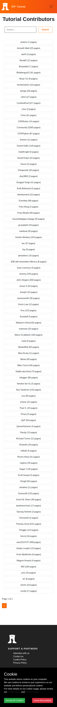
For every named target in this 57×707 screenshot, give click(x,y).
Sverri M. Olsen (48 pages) (28, 499)
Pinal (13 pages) (28, 414)
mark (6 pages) (28, 341)
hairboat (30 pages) (28, 231)
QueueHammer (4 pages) (28, 426)
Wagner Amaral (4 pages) (28, 560)
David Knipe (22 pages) (28, 158)
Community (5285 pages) (28, 127)
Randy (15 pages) (28, 432)
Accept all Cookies (14, 700)
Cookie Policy (19, 659)
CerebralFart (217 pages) (28, 103)
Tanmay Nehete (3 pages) (28, 512)
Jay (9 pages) (28, 249)
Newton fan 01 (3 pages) (28, 384)
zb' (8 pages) (29, 579)
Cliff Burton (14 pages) (28, 121)
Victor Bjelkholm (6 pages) (28, 554)
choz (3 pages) (29, 109)
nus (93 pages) (28, 396)
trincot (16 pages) (28, 536)
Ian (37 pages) (28, 243)
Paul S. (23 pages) (28, 408)
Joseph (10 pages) (28, 292)
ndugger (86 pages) (28, 377)
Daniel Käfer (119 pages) (28, 146)
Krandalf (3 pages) (28, 316)
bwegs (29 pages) (28, 91)
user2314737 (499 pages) (28, 542)
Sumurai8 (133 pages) (28, 493)
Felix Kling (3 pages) (28, 207)
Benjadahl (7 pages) (28, 66)
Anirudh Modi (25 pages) (28, 48)
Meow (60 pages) (28, 359)
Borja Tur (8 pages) (28, 79)
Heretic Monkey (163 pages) (28, 237)
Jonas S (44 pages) (28, 286)
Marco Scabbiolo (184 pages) (28, 335)
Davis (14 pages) (29, 164)
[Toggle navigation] (51, 6)
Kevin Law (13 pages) (28, 304)
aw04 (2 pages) (28, 54)
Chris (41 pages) (28, 115)
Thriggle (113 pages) (28, 530)
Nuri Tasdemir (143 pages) (28, 390)
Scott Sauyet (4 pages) (28, 475)
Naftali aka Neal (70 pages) (28, 371)
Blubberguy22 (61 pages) (28, 72)
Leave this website (42, 700)
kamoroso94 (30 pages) (28, 298)
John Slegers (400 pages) (28, 280)
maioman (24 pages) (28, 329)
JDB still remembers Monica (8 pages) (28, 262)
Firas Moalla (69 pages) (28, 213)
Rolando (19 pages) (28, 445)
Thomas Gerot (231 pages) (28, 524)
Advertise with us (21, 653)
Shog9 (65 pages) (28, 481)
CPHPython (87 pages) (29, 133)
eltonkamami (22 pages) (28, 194)
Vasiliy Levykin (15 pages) (28, 548)
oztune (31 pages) (28, 402)
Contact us (18, 656)
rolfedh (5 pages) (28, 451)
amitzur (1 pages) (28, 42)
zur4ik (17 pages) (28, 591)
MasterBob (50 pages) (28, 347)
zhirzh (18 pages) (28, 585)
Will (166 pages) (28, 567)
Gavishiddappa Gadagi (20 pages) (28, 219)
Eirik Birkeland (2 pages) (28, 188)
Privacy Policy (20, 663)
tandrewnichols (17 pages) (28, 506)
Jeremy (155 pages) (28, 274)
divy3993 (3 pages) (28, 176)
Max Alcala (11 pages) (28, 353)
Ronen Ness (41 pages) (28, 457)
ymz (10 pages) (28, 573)
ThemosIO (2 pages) (28, 518)
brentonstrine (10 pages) (28, 85)
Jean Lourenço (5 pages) (28, 268)
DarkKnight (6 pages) (29, 152)
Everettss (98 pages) (28, 201)
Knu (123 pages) (28, 310)
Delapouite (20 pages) (28, 170)
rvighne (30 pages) (28, 463)
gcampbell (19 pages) (28, 225)
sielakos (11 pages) (28, 487)
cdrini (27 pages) (28, 97)
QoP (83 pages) (28, 420)
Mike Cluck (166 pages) (28, 365)
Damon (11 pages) (28, 140)
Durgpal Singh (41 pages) (28, 182)
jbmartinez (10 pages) (28, 255)
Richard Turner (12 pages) (28, 438)
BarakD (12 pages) (28, 60)
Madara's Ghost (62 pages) (28, 323)
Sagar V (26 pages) (28, 469)
